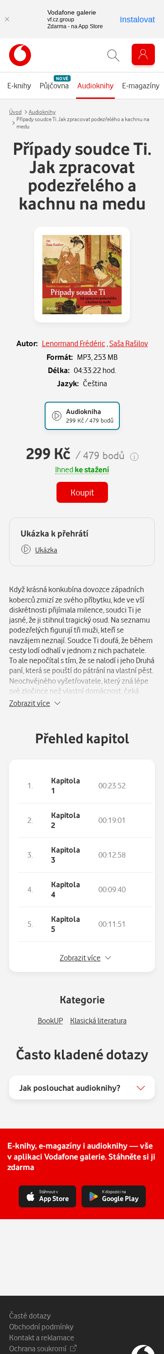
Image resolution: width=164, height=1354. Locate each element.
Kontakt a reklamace (41, 1337)
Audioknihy (42, 111)
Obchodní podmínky (41, 1326)
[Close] (7, 19)
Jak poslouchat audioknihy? (69, 1088)
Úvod (15, 111)
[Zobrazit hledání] (113, 55)
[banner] (20, 55)
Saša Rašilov (128, 343)
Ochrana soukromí (38, 1348)
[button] (38, 550)
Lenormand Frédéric (73, 343)
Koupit (82, 492)
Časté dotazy (30, 1315)
